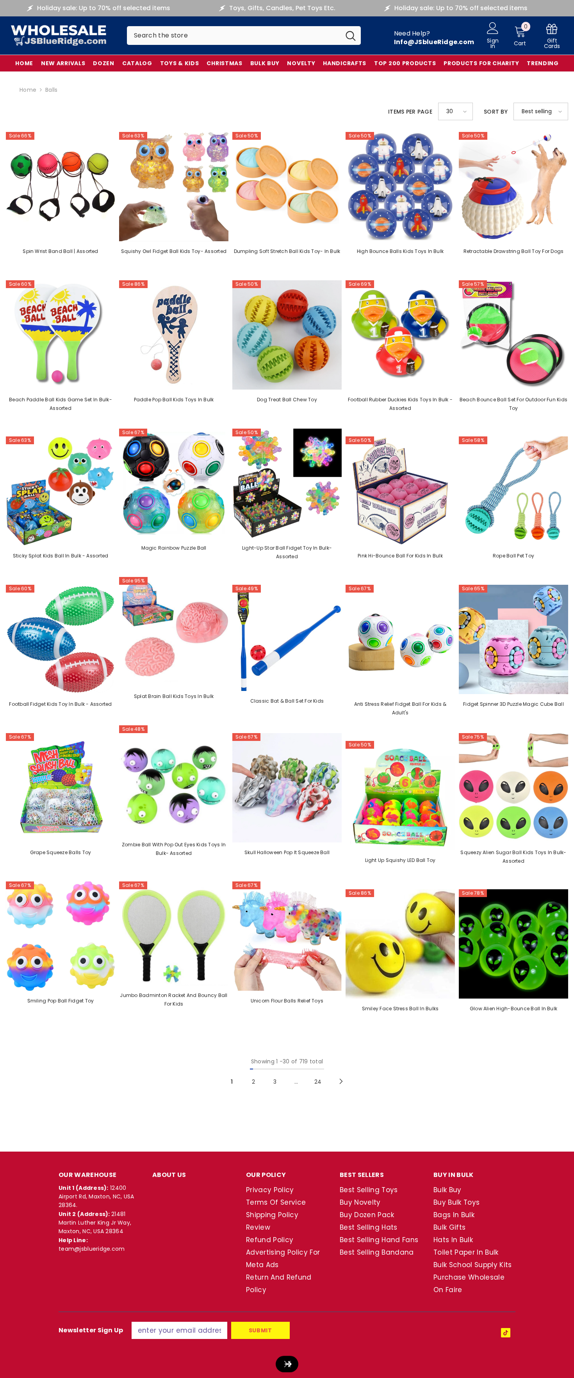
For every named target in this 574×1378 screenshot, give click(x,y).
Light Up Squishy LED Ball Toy (400, 860)
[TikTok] (505, 1332)
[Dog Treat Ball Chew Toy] (287, 335)
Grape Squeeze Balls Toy (60, 852)
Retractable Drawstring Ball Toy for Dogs (513, 251)
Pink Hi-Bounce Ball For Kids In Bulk (400, 555)
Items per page (410, 112)
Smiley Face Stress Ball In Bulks (400, 1008)
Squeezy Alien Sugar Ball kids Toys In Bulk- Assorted (513, 856)
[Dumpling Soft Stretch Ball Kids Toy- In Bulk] (287, 186)
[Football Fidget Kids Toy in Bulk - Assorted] (60, 639)
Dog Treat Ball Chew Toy (287, 399)
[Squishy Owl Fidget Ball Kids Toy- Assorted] (173, 186)
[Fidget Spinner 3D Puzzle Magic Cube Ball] (513, 639)
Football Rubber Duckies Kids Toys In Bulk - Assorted (400, 403)
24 (318, 1082)
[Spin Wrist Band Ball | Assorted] (60, 186)
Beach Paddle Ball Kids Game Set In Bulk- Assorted (60, 403)
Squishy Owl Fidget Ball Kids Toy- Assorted (173, 251)
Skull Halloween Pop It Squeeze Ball (287, 852)
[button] (455, 111)
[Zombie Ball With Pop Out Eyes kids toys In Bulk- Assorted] (173, 780)
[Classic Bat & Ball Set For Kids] (287, 638)
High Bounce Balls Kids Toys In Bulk (400, 251)
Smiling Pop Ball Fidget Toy (60, 1000)
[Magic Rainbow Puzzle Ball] (173, 483)
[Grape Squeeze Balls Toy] (60, 787)
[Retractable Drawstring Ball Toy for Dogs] (513, 186)
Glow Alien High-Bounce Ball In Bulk (513, 1008)
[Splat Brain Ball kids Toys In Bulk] (173, 631)
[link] (552, 36)
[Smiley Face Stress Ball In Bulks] (400, 944)
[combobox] (233, 35)
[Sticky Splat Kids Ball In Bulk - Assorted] (60, 491)
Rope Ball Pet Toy (513, 555)
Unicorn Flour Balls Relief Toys (287, 1000)
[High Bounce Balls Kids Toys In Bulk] (400, 186)
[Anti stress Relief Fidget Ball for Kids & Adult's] (400, 639)
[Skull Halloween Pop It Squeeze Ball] (287, 787)
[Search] (244, 35)
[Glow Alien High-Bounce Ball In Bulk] (513, 944)
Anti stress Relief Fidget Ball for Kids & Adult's (400, 708)
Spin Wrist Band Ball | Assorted (60, 251)
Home (28, 90)
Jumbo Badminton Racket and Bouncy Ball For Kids (173, 999)
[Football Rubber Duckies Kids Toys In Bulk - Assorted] (400, 335)
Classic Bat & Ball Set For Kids (287, 701)
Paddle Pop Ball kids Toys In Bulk (174, 399)
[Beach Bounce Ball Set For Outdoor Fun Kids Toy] (513, 335)
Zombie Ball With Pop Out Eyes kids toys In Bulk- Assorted (174, 848)
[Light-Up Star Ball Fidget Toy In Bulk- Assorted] (287, 483)
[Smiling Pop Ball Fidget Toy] (60, 936)
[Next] (341, 1081)
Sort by (496, 112)
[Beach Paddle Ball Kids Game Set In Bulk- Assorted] (60, 335)
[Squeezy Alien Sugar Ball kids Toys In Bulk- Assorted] (513, 787)
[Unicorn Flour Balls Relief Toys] (287, 936)
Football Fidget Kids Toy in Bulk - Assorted (60, 704)
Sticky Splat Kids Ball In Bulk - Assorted (61, 555)
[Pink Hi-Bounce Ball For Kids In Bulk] (400, 491)
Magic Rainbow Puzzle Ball (174, 548)
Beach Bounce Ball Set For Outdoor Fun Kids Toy (513, 403)
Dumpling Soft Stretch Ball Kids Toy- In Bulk (287, 251)
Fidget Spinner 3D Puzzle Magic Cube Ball (513, 704)
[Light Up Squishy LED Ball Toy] (400, 795)
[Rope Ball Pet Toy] (513, 491)
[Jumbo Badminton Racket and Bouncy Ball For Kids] (173, 933)
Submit (260, 1330)
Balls (51, 90)
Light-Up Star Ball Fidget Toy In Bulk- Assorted (287, 552)
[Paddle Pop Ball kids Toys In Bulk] (173, 335)
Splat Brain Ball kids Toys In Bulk (174, 696)
